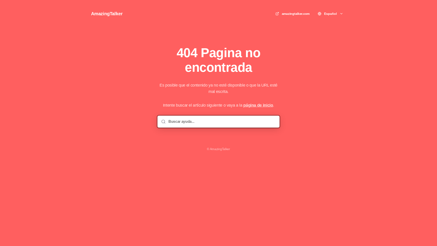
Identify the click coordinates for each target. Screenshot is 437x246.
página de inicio (258, 105)
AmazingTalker (106, 13)
